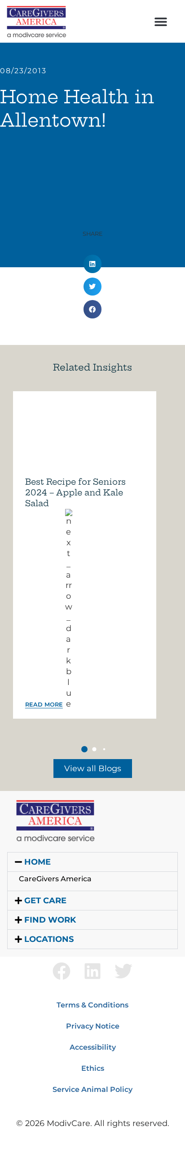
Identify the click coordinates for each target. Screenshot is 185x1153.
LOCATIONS (49, 939)
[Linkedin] (92, 971)
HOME (37, 862)
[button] (161, 21)
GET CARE (45, 901)
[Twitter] (123, 971)
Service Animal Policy (92, 1089)
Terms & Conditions (92, 1005)
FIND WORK (50, 920)
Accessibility (93, 1047)
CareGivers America (55, 879)
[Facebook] (61, 971)
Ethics (92, 1068)
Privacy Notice (92, 1026)
